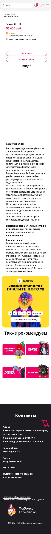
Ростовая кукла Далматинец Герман (11, 15)
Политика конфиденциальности (17, 497)
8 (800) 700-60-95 (12, 477)
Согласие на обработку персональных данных (23, 500)
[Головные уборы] (13, 351)
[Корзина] (42, 5)
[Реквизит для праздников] (13, 374)
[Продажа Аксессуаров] (37, 351)
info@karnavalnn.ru (12, 462)
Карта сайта (9, 467)
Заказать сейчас (26, 59)
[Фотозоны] (37, 374)
